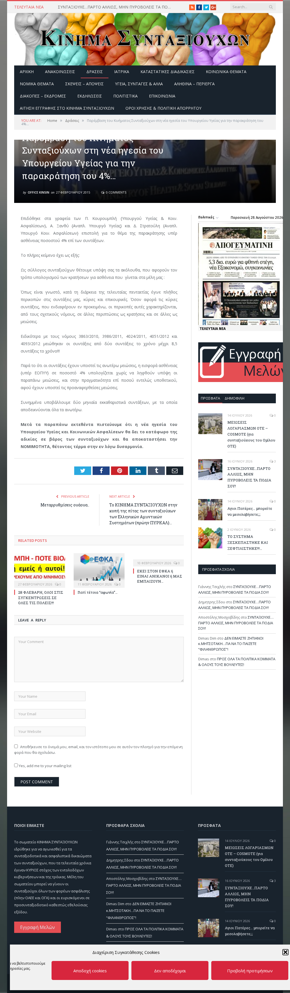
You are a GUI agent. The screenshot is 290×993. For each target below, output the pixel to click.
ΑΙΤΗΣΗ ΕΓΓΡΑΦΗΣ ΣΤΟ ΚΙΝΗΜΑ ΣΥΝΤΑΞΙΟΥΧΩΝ (67, 108)
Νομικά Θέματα (37, 83)
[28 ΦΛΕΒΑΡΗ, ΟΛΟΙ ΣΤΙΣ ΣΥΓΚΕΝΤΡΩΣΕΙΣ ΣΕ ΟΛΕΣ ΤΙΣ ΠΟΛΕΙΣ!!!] (39, 570)
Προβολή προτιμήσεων (250, 970)
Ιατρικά (121, 71)
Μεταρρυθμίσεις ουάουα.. (64, 505)
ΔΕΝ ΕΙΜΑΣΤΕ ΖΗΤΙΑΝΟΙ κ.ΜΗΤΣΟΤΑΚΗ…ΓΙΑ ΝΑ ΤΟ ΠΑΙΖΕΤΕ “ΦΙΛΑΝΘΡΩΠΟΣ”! (230, 644)
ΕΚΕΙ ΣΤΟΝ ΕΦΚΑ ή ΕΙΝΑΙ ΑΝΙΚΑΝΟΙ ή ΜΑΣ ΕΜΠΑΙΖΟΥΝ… (159, 576)
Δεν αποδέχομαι (170, 970)
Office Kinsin (38, 192)
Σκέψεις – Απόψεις (84, 83)
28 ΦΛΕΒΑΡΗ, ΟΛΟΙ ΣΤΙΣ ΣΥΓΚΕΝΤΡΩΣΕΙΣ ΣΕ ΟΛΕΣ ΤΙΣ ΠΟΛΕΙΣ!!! (40, 597)
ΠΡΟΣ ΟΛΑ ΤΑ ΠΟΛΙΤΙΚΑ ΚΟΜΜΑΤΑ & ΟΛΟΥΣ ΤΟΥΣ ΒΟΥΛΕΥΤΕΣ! (236, 661)
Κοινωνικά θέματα (226, 71)
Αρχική (27, 71)
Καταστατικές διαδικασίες (167, 71)
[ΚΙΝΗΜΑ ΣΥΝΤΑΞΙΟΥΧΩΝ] (145, 38)
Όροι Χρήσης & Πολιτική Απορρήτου (163, 108)
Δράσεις (94, 71)
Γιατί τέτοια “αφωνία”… (98, 592)
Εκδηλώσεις (89, 96)
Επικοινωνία (162, 96)
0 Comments (115, 192)
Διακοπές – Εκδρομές (43, 96)
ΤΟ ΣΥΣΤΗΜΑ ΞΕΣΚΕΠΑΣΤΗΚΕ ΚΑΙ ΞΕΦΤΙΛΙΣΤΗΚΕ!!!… (247, 542)
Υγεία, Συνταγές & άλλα (139, 83)
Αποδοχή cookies (90, 970)
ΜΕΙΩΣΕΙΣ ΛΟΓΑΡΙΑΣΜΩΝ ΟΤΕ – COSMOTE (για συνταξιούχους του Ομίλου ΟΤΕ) (251, 434)
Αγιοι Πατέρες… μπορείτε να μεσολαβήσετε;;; (249, 511)
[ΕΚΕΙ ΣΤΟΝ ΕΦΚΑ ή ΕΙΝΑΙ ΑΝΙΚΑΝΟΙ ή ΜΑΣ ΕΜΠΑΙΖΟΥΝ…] (158, 559)
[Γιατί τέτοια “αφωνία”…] (99, 570)
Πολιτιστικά (125, 96)
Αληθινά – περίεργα (194, 83)
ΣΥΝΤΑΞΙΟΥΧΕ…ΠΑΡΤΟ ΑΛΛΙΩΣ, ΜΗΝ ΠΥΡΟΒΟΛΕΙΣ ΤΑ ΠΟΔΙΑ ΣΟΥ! (116, 7)
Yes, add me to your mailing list (44, 765)
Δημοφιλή (234, 398)
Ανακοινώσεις (60, 71)
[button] (285, 952)
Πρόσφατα (210, 398)
